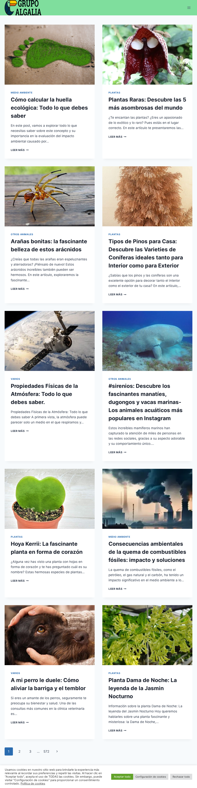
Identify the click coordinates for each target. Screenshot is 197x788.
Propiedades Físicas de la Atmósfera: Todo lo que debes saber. (44, 394)
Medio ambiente (21, 92)
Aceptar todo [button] (122, 776)
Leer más (20, 150)
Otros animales (22, 234)
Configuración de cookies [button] (150, 776)
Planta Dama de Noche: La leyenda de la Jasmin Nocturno (143, 688)
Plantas (114, 92)
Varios (15, 378)
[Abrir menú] (188, 8)
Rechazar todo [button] (181, 776)
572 (46, 751)
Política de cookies (33, 783)
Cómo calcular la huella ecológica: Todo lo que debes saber (49, 107)
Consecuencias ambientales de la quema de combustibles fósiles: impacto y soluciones (147, 552)
